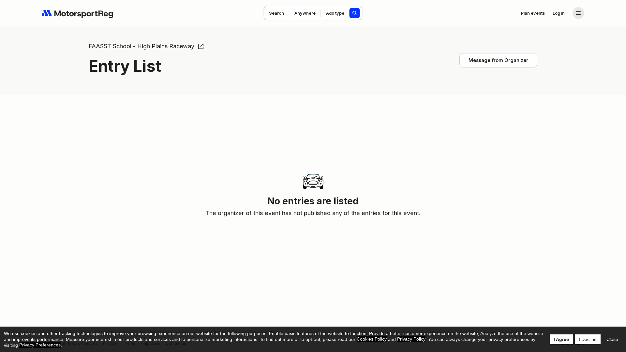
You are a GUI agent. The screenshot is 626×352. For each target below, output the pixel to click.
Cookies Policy (372, 339)
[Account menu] (578, 13)
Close (612, 339)
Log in (559, 13)
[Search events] (355, 13)
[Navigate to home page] (77, 13)
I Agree (561, 339)
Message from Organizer (498, 60)
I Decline (588, 339)
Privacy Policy (411, 339)
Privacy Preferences (40, 344)
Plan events (533, 13)
